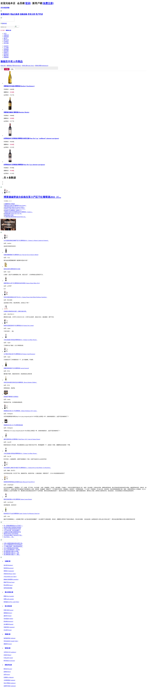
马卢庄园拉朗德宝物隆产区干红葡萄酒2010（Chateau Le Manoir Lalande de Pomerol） (26, 240)
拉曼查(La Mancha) (9, 677)
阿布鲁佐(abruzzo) (8, 621)
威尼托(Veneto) (7, 615)
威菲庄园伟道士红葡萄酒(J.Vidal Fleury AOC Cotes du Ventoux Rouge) (22, 439)
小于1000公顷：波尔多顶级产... (12, 530)
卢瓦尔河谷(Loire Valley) (10, 576)
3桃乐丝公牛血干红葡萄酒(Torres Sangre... (15, 205)
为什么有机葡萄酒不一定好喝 (12, 549)
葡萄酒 (7, 30)
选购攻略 (23, 14)
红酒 (10, 30)
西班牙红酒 (8, 665)
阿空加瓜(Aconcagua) (9, 660)
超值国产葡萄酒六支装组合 (11, 396)
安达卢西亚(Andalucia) (10, 683)
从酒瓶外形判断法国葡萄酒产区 (12, 532)
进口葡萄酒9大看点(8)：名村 (11, 553)
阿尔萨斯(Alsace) (8, 585)
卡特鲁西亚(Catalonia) (9, 680)
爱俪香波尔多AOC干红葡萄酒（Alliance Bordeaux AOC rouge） (20, 410)
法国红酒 (6, 35)
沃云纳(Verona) (8, 630)
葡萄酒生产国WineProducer (14, 65)
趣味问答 (6, 55)
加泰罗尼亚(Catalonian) (10, 686)
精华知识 (6, 54)
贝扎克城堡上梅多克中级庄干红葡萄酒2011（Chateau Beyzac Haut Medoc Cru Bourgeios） (27, 467)
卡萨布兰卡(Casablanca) (10, 652)
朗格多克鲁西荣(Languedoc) (11, 579)
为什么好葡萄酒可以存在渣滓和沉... (13, 544)
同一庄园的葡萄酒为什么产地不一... (13, 525)
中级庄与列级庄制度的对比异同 (12, 528)
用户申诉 (39, 14)
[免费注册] (48, 3)
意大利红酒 (8, 606)
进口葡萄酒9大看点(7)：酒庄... (12, 554)
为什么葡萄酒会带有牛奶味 (11, 548)
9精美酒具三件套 (8, 215)
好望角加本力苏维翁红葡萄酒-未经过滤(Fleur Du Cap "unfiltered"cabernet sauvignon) (31, 138)
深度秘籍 (6, 49)
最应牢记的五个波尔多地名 (11, 533)
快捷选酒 (6, 36)
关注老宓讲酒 (5, 7)
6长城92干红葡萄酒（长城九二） (13, 210)
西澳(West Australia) (9, 596)
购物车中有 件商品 (12, 61)
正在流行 (6, 46)
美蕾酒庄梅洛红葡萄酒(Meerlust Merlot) (16, 112)
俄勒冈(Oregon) (8, 644)
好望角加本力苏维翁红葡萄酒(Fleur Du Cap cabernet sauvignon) (24, 164)
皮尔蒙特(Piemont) (8, 624)
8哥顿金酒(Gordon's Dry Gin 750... (13, 213)
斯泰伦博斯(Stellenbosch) (41, 65)
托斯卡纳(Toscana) (8, 610)
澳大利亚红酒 (9, 592)
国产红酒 (6, 40)
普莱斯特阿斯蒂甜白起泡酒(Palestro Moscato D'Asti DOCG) (19, 482)
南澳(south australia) (9, 599)
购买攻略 (6, 50)
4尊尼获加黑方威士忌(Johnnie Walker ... (14, 207)
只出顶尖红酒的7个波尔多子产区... (13, 535)
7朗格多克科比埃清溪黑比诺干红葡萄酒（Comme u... (18, 212)
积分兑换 (6, 43)
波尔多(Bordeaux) (8, 565)
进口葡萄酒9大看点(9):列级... (11, 551)
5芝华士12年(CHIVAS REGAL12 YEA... (14, 208)
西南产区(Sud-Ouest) (9, 582)
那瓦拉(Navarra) (8, 668)
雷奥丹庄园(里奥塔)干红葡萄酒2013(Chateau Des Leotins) (19, 325)
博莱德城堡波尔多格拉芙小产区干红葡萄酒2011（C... (32, 197)
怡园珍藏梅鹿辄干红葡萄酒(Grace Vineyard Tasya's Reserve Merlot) (21, 254)
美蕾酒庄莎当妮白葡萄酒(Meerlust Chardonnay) (19, 86)
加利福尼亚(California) (9, 638)
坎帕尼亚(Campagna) (9, 627)
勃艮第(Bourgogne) (9, 568)
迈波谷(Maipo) (7, 655)
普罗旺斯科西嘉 (8, 588)
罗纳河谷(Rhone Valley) (10, 573)
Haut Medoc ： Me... (9, 537)
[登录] (27, 3)
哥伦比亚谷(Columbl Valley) (11, 641)
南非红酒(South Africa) (28, 65)
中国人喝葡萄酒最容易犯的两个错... (13, 543)
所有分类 (31, 14)
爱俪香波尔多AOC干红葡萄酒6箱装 (13, 425)
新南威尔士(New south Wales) (11, 601)
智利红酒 (7, 648)
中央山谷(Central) (8, 657)
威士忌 (5, 38)
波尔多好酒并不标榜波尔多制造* (12, 527)
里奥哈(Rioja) (7, 671)
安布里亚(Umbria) (8, 618)
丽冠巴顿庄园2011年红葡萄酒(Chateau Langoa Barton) (18, 499)
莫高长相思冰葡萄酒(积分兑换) (12, 269)
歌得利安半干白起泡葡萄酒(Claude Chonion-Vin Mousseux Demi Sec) (22, 513)
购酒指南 (6, 57)
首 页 (5, 33)
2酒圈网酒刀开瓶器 (9, 203)
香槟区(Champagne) (9, 571)
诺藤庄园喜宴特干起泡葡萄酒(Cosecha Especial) (16, 368)
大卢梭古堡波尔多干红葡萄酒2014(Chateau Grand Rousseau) (19, 354)
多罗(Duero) (7, 674)
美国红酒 (7, 634)
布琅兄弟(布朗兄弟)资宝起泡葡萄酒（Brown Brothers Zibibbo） (20, 382)
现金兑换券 (14, 14)
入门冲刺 (6, 47)
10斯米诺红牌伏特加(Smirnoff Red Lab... (15, 216)
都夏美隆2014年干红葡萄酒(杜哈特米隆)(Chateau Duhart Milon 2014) (22, 283)
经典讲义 (6, 52)
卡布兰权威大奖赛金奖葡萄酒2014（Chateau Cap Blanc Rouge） (20, 339)
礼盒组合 (6, 41)
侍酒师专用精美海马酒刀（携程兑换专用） (15, 311)
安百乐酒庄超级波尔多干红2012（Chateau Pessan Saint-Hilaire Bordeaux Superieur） (25, 297)
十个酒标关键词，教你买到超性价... (13, 546)
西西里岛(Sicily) (8, 613)
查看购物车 (5, 14)
